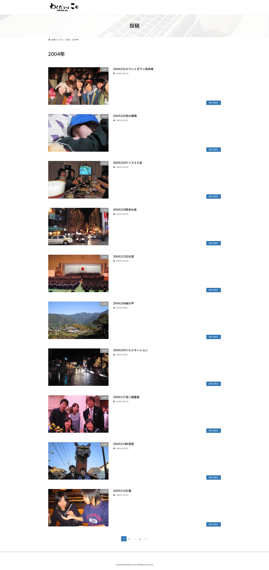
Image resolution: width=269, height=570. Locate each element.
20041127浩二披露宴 (126, 397)
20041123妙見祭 (123, 444)
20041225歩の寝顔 (125, 116)
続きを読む (213, 103)
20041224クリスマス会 (127, 162)
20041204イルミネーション (130, 350)
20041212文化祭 (123, 256)
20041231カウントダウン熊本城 (133, 69)
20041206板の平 (123, 303)
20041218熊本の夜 (125, 209)
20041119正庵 (122, 490)
